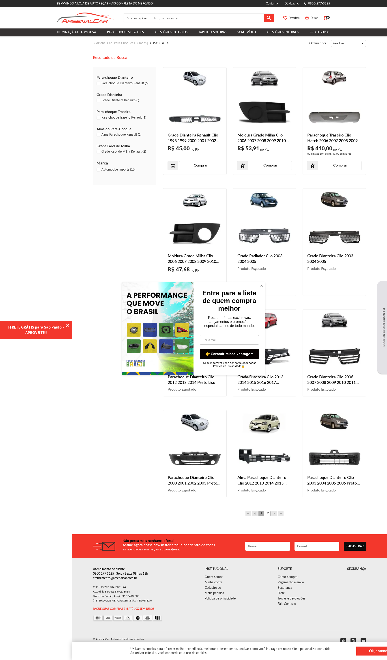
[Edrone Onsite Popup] (193, 330)
